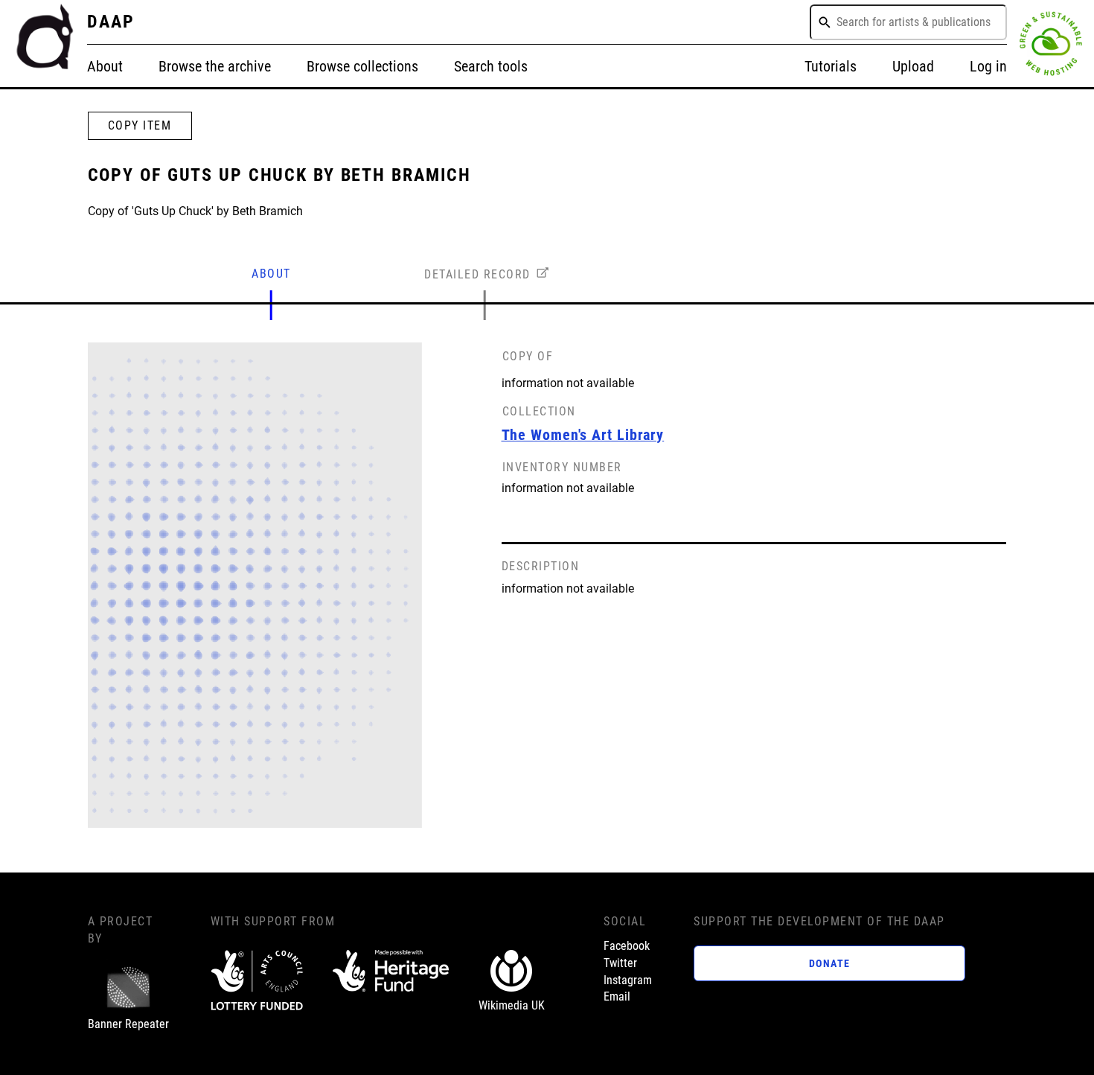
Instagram (628, 980)
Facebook (627, 946)
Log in (988, 66)
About (105, 66)
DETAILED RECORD (477, 274)
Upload (913, 66)
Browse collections (362, 66)
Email (617, 996)
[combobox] (908, 22)
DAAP (111, 21)
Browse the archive (215, 66)
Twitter (620, 963)
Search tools (491, 66)
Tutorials (830, 66)
